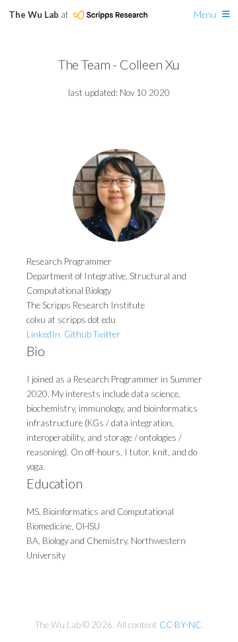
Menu (205, 14)
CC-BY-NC (180, 624)
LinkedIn (43, 334)
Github (77, 334)
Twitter (106, 334)
